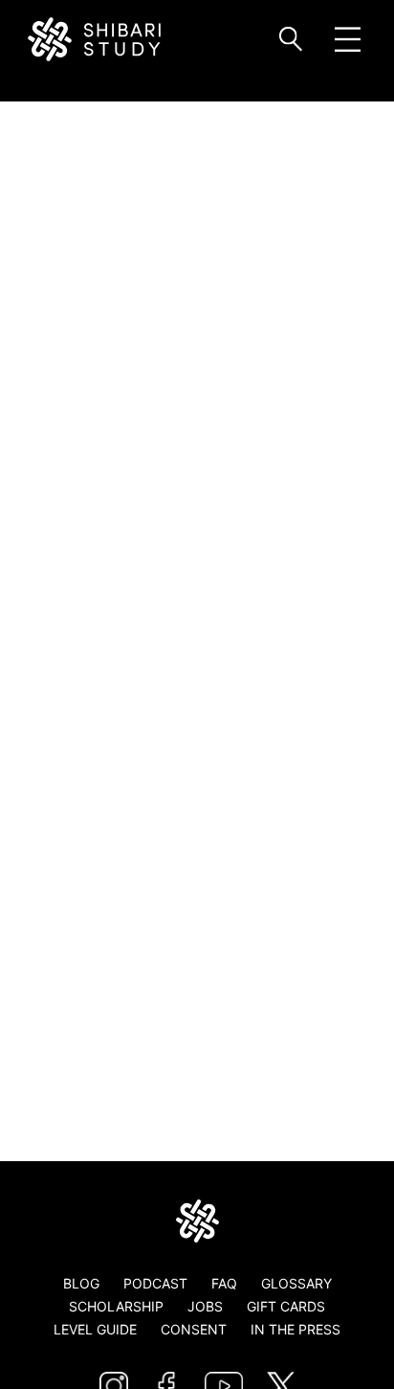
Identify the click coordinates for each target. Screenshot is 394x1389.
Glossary (296, 1283)
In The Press (295, 1329)
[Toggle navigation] (348, 40)
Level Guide (95, 1329)
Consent (194, 1329)
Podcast (155, 1283)
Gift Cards (286, 1306)
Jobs (205, 1306)
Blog (81, 1283)
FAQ (224, 1283)
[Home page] (197, 1221)
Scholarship (116, 1306)
